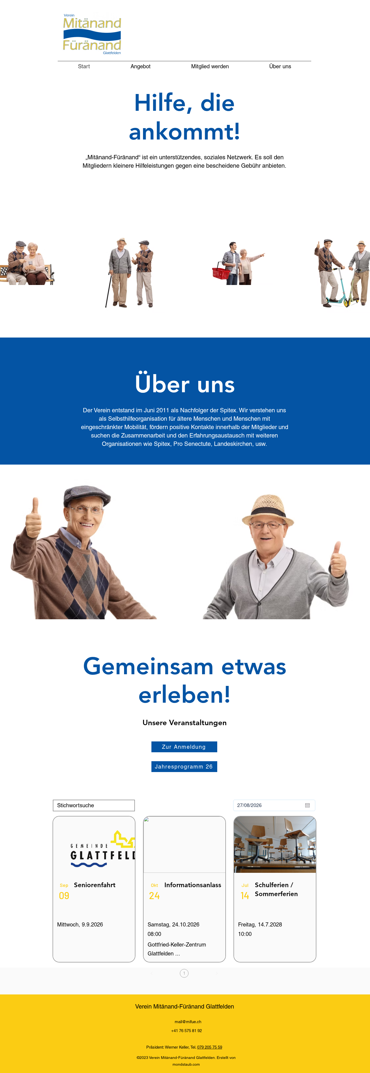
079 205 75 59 (209, 1047)
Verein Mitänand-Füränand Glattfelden (184, 1006)
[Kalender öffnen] (307, 805)
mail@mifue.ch (188, 1021)
